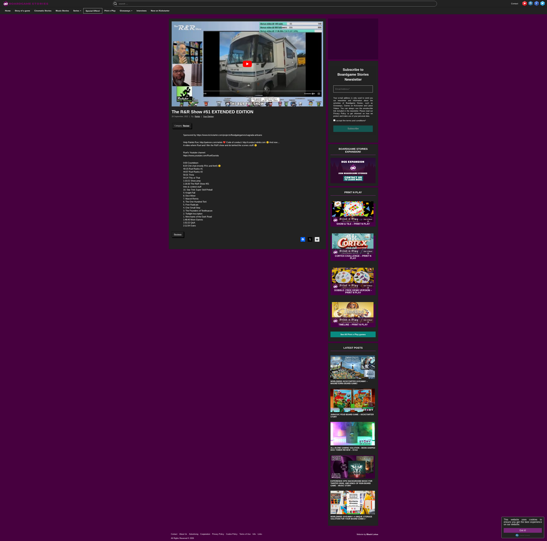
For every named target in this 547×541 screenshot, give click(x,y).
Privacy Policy (253, 172)
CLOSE (379, 16)
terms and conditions (248, 176)
